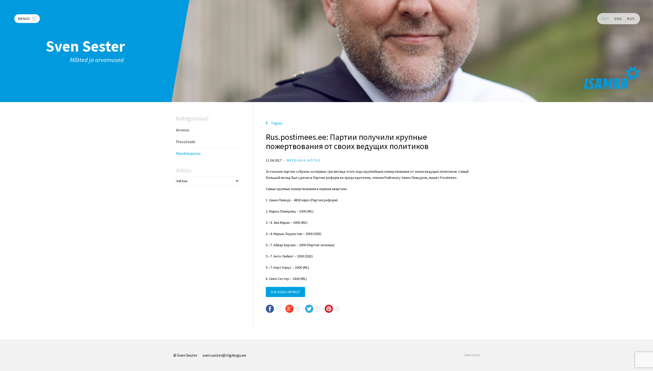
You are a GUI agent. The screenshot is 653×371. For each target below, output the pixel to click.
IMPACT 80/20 (472, 355)
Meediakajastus (188, 153)
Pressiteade (185, 141)
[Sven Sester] (612, 77)
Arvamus (183, 130)
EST (605, 18)
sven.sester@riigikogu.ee (224, 355)
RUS (631, 18)
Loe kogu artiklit (285, 292)
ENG (618, 18)
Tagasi (276, 123)
